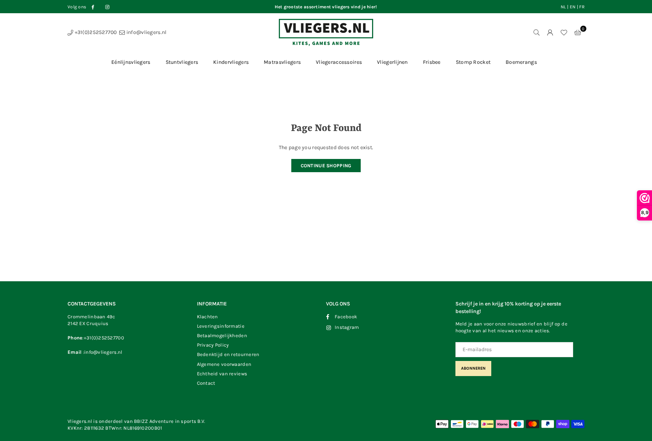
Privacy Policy (213, 345)
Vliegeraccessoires (339, 62)
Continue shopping (326, 165)
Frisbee (432, 62)
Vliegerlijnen (392, 62)
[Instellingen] (550, 32)
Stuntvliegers (182, 62)
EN (573, 6)
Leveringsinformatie (220, 326)
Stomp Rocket (473, 62)
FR (581, 6)
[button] (577, 32)
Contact (206, 383)
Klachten (207, 316)
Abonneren (473, 368)
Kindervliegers (231, 62)
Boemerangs (521, 62)
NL (563, 6)
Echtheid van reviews (222, 373)
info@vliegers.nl (145, 32)
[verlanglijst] (563, 32)
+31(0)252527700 (95, 32)
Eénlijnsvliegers (130, 62)
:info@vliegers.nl (102, 352)
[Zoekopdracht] (536, 32)
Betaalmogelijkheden (222, 335)
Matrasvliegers (282, 62)
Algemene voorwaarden (224, 364)
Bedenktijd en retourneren (228, 354)
